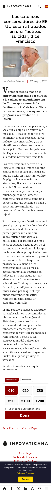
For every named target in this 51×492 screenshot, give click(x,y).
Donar (25, 415)
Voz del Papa (29, 428)
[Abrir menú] (46, 489)
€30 (40, 390)
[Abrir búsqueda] (39, 6)
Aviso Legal (25, 453)
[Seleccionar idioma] (46, 6)
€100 (25, 401)
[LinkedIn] (25, 489)
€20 (25, 390)
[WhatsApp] (32, 489)
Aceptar (25, 479)
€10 (11, 390)
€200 (40, 401)
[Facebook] (11, 489)
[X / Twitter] (18, 489)
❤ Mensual (26, 380)
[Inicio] (4, 489)
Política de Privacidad (25, 457)
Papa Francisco (12, 428)
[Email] (39, 489)
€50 (11, 401)
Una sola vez (11, 380)
